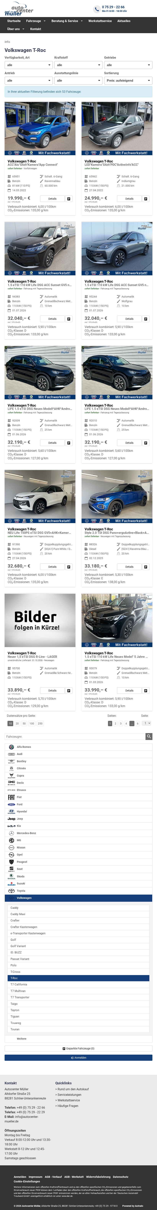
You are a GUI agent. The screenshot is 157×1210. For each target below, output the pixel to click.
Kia (18, 826)
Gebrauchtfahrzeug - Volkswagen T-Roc (40, 158)
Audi (19, 754)
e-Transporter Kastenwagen (28, 933)
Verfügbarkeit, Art (17, 57)
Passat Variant (20, 959)
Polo (13, 965)
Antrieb (10, 73)
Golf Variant (18, 946)
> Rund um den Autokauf (72, 1089)
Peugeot (21, 862)
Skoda (20, 876)
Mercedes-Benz (26, 833)
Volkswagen (24, 898)
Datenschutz (120, 1176)
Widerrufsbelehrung (98, 1176)
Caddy (14, 908)
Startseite (14, 21)
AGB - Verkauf (53, 1176)
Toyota (20, 891)
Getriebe (110, 57)
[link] (68, 198)
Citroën (21, 768)
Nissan (20, 847)
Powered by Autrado (132, 1206)
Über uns (13, 29)
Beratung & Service (65, 21)
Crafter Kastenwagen (24, 927)
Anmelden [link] (80, 1057)
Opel (19, 854)
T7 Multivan (18, 991)
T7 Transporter (20, 997)
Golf (13, 940)
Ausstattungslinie (66, 73)
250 (40, 723)
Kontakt (35, 29)
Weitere (21, 1038)
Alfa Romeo (23, 747)
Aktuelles (123, 21)
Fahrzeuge (33, 21)
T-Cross (15, 972)
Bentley (21, 761)
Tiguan (15, 1016)
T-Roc (14, 978)
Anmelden (20, 1176)
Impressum (35, 1176)
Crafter (15, 920)
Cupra (20, 775)
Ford (19, 804)
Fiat (19, 797)
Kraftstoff (61, 57)
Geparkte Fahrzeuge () (80, 1048)
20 (17, 723)
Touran (15, 1029)
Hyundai (21, 811)
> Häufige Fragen (66, 1106)
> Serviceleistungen (68, 1095)
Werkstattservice (100, 21)
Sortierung (111, 73)
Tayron (15, 1010)
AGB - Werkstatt (74, 1176)
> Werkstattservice (67, 1100)
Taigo (14, 1004)
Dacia (20, 782)
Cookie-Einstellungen (27, 1181)
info (7, 42)
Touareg (16, 1023)
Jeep (19, 818)
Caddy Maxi (18, 914)
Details (52, 198)
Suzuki (20, 883)
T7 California (19, 984)
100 (31, 723)
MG (18, 840)
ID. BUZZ (16, 952)
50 (24, 723)
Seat (19, 869)
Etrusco (21, 790)
